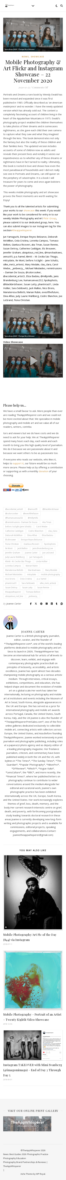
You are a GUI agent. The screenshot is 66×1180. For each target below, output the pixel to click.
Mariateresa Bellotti (14, 570)
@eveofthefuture (30, 513)
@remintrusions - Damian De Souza (21, 522)
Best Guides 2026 (17, 1154)
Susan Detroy (11, 587)
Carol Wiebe (41, 526)
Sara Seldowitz (28, 583)
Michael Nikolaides (13, 574)
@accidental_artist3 (14, 509)
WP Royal (40, 1173)
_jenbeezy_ (33, 596)
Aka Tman (46, 522)
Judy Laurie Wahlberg (15, 557)
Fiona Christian (12, 544)
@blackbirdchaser (50, 509)
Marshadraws (34, 570)
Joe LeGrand (48, 552)
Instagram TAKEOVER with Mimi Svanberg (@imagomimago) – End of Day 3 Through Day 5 (32, 1070)
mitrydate (31, 574)
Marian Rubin (32, 565)
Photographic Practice (37, 1154)
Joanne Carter (31, 552)
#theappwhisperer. (21, 230)
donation (43, 471)
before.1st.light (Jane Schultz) (18, 526)
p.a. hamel (41, 578)
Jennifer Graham (12, 552)
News (25, 56)
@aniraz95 (32, 509)
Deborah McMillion (13, 535)
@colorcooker (11, 513)
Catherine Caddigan (14, 531)
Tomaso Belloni (33, 591)
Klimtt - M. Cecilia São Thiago (18, 561)
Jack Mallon (22, 548)
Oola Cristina (26, 578)
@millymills (33, 517)
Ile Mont (8, 548)
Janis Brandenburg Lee (43, 548)
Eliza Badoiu (47, 535)
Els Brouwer (10, 539)
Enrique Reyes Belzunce (31, 539)
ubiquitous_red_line (14, 596)
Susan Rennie (43, 587)
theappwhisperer (13, 591)
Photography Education (14, 1158)
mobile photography (50, 574)
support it (18, 463)
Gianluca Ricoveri (31, 544)
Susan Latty (27, 587)
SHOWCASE (37, 56)
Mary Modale (51, 570)
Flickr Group (49, 218)
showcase (29, 210)
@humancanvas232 (14, 517)
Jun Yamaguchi (36, 557)
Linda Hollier (42, 561)
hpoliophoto (50, 544)
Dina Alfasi (32, 535)
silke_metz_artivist (48, 583)
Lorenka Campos (13, 565)
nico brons (10, 578)
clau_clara (52, 531)
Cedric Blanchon (35, 531)
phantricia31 (11, 583)
